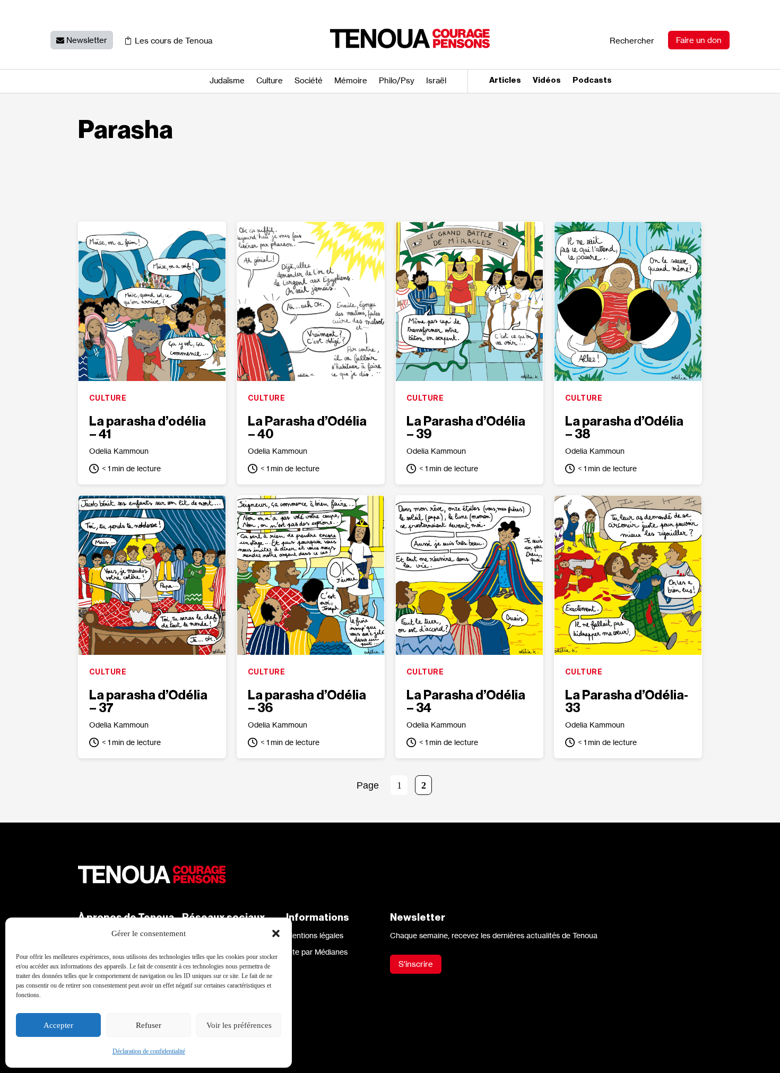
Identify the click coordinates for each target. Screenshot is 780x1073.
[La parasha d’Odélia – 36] (310, 575)
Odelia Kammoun (119, 450)
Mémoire (350, 81)
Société (308, 81)
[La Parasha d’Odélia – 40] (310, 301)
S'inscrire (415, 964)
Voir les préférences (239, 1025)
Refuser (148, 1025)
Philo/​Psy (396, 81)
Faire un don (699, 40)
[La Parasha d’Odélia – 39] (469, 301)
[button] (276, 933)
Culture (269, 81)
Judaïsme (227, 81)
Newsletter (86, 40)
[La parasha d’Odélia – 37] (152, 575)
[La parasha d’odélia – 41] (152, 301)
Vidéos (547, 80)
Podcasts (592, 80)
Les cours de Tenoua (173, 41)
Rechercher (632, 41)
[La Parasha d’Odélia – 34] (469, 575)
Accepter (58, 1025)
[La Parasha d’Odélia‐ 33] (627, 575)
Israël (436, 81)
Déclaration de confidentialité (148, 1051)
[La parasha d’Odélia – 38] (627, 301)
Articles (505, 80)
